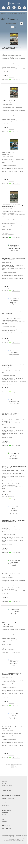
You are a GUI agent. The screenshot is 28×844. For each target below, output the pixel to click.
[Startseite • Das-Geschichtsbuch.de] (14, 4)
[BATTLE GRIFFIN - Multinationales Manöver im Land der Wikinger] (14, 144)
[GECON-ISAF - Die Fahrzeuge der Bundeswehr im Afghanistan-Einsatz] (14, 458)
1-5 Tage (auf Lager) (16, 79)
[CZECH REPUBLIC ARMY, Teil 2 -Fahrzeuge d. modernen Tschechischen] (14, 250)
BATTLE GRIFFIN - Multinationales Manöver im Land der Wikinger (13, 153)
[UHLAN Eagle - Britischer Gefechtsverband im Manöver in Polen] (14, 718)
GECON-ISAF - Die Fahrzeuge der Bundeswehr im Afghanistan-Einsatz (14, 467)
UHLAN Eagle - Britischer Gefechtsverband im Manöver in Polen (13, 727)
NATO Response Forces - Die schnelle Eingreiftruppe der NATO (11, 623)
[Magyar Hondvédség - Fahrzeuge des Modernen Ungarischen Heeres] (14, 565)
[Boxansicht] (18, 23)
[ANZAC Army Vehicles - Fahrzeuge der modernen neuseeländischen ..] (14, 92)
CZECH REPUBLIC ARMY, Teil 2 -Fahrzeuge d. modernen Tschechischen (13, 259)
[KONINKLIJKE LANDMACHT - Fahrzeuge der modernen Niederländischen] (14, 512)
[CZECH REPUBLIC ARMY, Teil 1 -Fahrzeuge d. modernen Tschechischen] (14, 196)
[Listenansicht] (21, 23)
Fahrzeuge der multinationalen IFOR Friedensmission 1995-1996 (11, 413)
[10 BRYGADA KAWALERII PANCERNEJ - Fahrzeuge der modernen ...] (14, 39)
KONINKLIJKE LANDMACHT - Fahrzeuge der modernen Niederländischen (13, 520)
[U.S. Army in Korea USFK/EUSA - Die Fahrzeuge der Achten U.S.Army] (14, 665)
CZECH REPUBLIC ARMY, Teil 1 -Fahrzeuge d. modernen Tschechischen (13, 205)
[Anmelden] (8, 7)
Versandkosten (11, 76)
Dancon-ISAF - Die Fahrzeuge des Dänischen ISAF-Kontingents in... (13, 312)
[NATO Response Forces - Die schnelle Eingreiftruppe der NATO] (14, 614)
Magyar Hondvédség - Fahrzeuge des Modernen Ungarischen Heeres (11, 574)
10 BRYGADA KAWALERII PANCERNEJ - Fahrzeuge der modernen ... (12, 48)
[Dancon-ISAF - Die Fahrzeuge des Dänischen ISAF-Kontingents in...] (14, 304)
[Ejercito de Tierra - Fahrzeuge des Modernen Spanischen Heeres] (14, 356)
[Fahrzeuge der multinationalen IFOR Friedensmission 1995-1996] (14, 405)
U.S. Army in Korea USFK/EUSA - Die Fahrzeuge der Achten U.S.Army (11, 674)
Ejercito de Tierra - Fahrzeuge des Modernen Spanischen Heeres (13, 364)
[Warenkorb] (19, 7)
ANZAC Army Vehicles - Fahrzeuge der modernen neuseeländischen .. (12, 101)
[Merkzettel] (14, 7)
